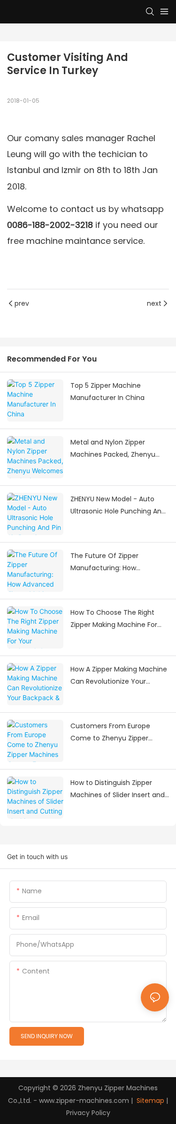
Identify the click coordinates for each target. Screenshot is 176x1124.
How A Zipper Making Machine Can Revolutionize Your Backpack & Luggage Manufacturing (118, 676)
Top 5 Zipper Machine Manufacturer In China (107, 392)
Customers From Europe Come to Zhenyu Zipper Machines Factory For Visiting (117, 733)
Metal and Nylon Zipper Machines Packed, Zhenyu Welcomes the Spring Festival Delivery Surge (118, 449)
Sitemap (149, 1100)
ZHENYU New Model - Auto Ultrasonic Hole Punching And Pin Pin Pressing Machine (118, 506)
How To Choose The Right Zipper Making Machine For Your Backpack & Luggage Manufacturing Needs (113, 619)
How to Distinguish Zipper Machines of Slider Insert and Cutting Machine (117, 789)
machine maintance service (84, 241)
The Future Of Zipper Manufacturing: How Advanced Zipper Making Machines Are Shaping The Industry (113, 562)
